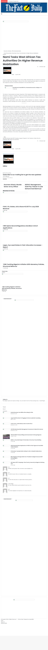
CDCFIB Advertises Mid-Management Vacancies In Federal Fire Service (27, 429)
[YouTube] (1, 628)
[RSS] (1, 632)
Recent (4, 408)
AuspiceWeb (31, 619)
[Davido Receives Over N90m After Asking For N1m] (6, 412)
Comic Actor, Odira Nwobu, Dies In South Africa (21, 423)
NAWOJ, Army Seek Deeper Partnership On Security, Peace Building (26, 440)
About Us (3, 621)
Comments (5, 411)
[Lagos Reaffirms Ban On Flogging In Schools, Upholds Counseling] (6, 418)
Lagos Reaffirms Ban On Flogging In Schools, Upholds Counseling (25, 418)
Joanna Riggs (10, 483)
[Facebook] (1, 624)
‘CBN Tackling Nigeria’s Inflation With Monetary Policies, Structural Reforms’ (12, 288)
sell (9, 472)
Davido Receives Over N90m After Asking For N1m (22, 412)
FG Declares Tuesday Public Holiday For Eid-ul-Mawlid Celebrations (21, 1)
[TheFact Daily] (24, 8)
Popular (4, 406)
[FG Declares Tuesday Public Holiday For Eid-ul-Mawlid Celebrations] (6, 451)
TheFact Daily (20, 619)
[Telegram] (3, 633)
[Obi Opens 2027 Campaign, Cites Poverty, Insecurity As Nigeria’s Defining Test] (6, 462)
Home (2, 620)
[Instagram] (1, 629)
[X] (1, 625)
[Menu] (1, 14)
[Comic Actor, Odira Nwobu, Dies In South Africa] (6, 423)
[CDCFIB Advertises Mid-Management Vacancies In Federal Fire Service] (6, 429)
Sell (9, 467)
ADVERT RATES (4, 623)
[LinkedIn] (1, 627)
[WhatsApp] (1, 631)
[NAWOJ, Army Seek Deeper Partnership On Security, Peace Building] (6, 440)
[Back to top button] (0, 635)
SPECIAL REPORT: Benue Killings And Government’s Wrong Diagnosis (26, 434)
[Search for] (46, 14)
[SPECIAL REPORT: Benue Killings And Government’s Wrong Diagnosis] (6, 438)
